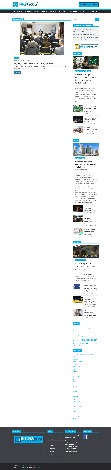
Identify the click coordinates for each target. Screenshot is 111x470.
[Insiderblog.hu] (14, 11)
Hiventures (76, 331)
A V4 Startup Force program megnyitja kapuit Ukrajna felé (86, 266)
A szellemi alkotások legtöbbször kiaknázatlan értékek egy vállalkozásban (85, 165)
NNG (79, 340)
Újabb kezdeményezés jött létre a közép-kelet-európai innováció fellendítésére (90, 232)
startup (88, 343)
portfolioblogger (88, 339)
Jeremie (93, 331)
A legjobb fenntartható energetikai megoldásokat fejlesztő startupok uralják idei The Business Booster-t (90, 301)
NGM (97, 336)
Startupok (44, 11)
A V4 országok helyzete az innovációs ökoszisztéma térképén (90, 208)
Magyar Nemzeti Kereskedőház (83, 335)
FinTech (89, 328)
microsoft (89, 336)
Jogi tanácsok (63, 11)
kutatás (74, 335)
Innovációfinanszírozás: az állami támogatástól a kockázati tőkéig (90, 129)
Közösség (75, 386)
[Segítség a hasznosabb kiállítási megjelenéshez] (41, 38)
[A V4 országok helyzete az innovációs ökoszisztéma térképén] (78, 209)
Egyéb (74, 369)
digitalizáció (75, 328)
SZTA (77, 345)
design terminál (94, 327)
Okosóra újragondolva (71, 451)
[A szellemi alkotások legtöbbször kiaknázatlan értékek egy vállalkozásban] (86, 149)
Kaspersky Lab (80, 333)
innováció (88, 331)
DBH (89, 327)
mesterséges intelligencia (79, 336)
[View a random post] (97, 11)
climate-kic (83, 327)
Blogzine (20, 11)
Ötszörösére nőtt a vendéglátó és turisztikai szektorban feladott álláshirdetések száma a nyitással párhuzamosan (71, 444)
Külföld (36, 11)
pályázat (78, 343)
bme (80, 327)
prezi (74, 343)
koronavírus (93, 333)
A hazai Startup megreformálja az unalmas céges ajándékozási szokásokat (90, 313)
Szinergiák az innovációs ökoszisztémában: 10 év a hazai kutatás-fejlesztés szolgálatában (90, 109)
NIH (74, 340)
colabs (87, 327)
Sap (80, 343)
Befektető (75, 359)
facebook (86, 328)
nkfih (77, 340)
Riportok (75, 399)
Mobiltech (75, 394)
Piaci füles (76, 396)
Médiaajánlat (74, 11)
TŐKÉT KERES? (53, 11)
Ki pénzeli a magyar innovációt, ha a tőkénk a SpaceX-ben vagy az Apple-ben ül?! (85, 78)
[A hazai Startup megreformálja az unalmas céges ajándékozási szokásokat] (78, 314)
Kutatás (75, 391)
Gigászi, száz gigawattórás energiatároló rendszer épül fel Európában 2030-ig (90, 220)
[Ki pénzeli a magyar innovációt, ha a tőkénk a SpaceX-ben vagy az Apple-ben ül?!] (86, 62)
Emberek (75, 371)
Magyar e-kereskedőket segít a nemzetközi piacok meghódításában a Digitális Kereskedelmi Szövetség (90, 288)
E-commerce (76, 366)
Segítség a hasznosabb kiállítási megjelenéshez (34, 63)
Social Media (76, 401)
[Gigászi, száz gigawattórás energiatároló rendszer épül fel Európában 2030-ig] (78, 221)
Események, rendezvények (80, 374)
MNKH (92, 336)
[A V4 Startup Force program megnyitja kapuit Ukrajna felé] (86, 251)
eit (79, 328)
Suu (92, 343)
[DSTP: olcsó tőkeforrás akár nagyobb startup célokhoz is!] (78, 120)
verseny (80, 345)
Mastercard (91, 335)
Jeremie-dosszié (77, 379)
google (95, 328)
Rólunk (82, 11)
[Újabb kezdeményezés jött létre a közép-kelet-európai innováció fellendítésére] (78, 233)
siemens (83, 343)
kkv (84, 333)
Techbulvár (76, 416)
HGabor (28, 60)
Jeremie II (75, 333)
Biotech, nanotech (78, 361)
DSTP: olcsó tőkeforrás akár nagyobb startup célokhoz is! (90, 119)
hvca (80, 331)
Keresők (75, 381)
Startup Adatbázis (77, 404)
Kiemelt (89, 71)
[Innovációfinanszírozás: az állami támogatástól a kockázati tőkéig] (78, 131)
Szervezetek (76, 414)
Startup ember (77, 406)
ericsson (82, 328)
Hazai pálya (28, 11)
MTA (95, 336)
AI (73, 327)
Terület (75, 419)
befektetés (77, 327)
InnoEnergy (84, 330)
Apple (74, 356)
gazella (93, 328)
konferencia (87, 333)
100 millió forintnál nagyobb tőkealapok (83, 354)
